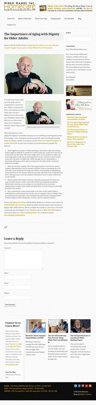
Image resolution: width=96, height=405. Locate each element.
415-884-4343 (46, 386)
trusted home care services (15, 205)
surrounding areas (11, 365)
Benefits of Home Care (40, 45)
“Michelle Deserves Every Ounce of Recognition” (77, 138)
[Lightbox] (42, 331)
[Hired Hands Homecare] (20, 10)
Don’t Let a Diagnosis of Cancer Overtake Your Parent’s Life (76, 144)
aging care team (19, 202)
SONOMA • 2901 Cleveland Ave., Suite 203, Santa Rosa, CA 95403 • (26, 391)
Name (6, 273)
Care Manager (54, 45)
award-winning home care (30, 213)
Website (6, 293)
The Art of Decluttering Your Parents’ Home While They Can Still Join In (78, 124)
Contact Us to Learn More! (13, 324)
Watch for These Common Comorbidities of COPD (77, 118)
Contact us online (16, 344)
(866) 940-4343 (49, 210)
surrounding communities (14, 215)
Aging (30, 45)
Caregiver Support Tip (11, 48)
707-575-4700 (52, 391)
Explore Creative (85, 394)
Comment (7, 248)
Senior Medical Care (35, 48)
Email (32, 210)
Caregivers (24, 48)
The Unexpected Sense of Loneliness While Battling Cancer (77, 132)
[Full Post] (44, 331)
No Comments (47, 48)
